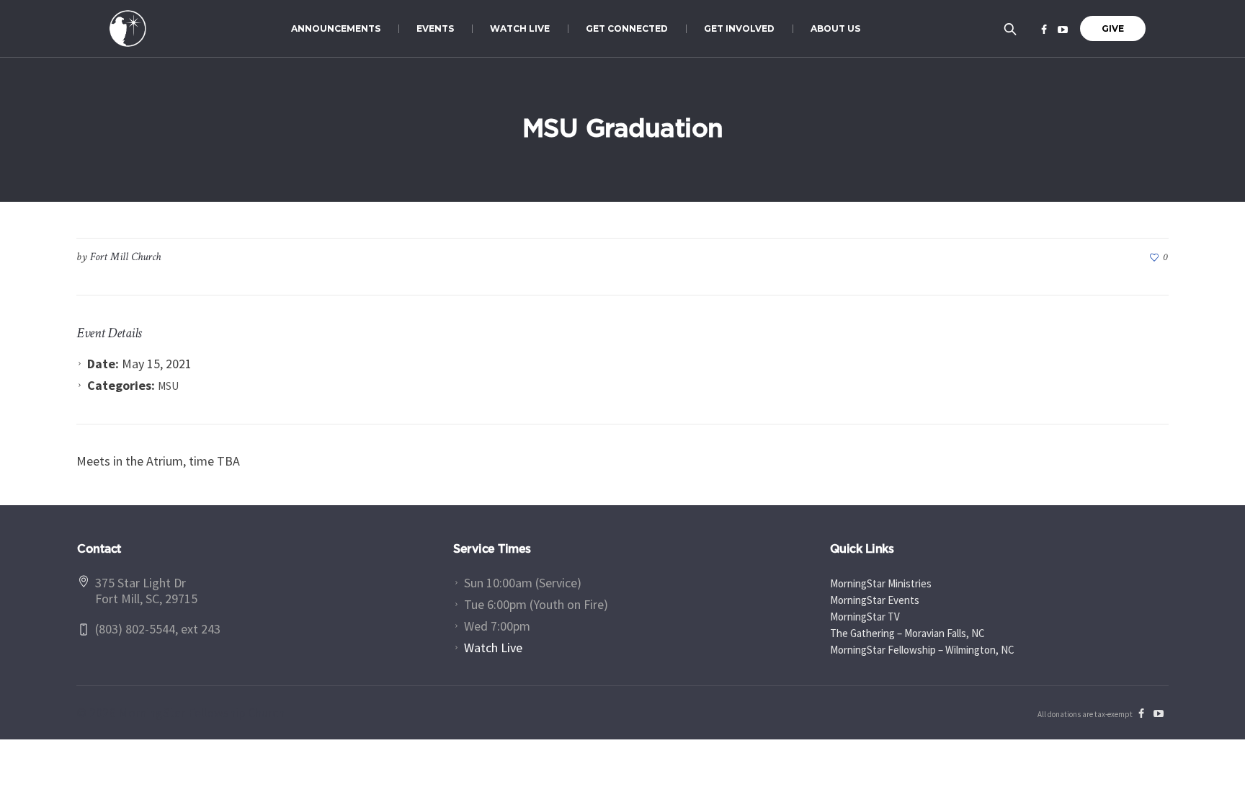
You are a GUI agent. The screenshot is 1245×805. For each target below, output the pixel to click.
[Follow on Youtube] (1063, 29)
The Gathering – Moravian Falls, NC (907, 633)
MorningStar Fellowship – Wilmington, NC (922, 650)
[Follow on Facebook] (1044, 29)
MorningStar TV (865, 616)
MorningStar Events (874, 600)
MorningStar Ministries (881, 583)
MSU (168, 386)
